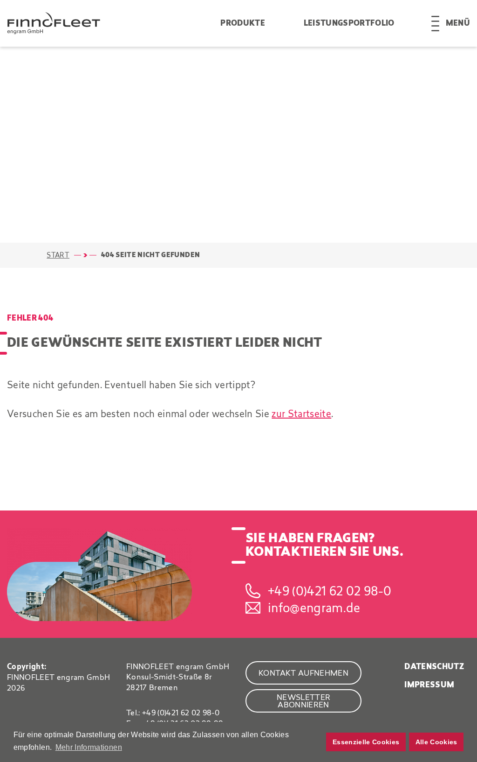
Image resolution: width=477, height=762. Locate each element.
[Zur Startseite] (113, 23)
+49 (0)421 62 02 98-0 (329, 590)
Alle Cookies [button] (436, 742)
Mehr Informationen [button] (88, 747)
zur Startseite (301, 413)
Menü (458, 23)
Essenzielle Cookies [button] (366, 742)
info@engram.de (314, 607)
